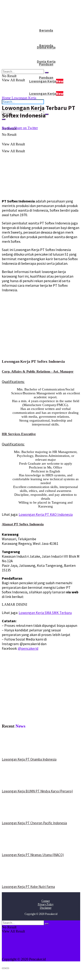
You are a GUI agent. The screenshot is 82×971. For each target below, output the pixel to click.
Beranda (46, 939)
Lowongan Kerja (46, 93)
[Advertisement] (40, 162)
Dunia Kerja (45, 943)
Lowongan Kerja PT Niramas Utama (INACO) (33, 855)
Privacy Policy (46, 904)
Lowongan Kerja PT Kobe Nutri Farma (28, 886)
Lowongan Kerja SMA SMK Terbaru (45, 612)
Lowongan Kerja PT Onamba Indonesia (29, 759)
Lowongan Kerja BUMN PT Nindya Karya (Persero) (37, 791)
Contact (45, 901)
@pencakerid (28, 648)
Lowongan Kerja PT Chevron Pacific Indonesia (34, 823)
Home (6, 98)
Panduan (46, 77)
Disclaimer (45, 907)
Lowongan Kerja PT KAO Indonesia (46, 514)
